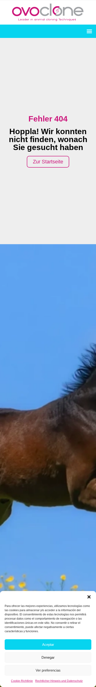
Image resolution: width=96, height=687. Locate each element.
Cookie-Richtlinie (22, 681)
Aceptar (48, 645)
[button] (89, 597)
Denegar (48, 657)
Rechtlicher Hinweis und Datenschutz (59, 681)
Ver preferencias (48, 670)
